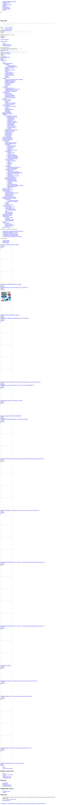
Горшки (6, 101)
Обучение (10, 182)
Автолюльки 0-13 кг (9, 87)
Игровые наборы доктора (10, 143)
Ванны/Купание (6, 92)
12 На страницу (6, 240)
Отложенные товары (7, 45)
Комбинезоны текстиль (12, 116)
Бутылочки (7, 108)
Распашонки (10, 120)
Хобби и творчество (9, 159)
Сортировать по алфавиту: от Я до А (10, 233)
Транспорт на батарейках (13, 156)
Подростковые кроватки (13, 66)
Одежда (4, 114)
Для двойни (7, 83)
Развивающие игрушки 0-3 (10, 169)
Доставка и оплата (6, 2)
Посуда (6, 107)
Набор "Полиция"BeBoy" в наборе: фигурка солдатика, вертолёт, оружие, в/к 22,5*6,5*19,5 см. (19, 510)
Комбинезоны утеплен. (10, 130)
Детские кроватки (11, 65)
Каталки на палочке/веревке (11, 177)
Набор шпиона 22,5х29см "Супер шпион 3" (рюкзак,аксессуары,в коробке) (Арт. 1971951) (18, 680)
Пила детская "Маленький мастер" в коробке (9, 244)
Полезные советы (6, 8)
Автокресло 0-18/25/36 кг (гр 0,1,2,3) (12, 89)
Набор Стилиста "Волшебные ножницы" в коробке (10, 284)
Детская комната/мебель (8, 63)
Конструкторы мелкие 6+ (13, 168)
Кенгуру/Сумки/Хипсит (8, 139)
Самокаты (7, 202)
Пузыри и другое (8, 225)
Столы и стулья (8, 71)
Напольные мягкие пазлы (8, 189)
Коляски (4, 78)
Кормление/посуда (6, 105)
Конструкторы (8, 166)
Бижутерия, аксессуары (12, 150)
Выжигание (10, 162)
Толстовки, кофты (11, 127)
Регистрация (5, 49)
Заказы (4, 43)
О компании (5, 782)
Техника (4, 221)
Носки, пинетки (11, 125)
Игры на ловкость (9, 196)
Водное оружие (8, 223)
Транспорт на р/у (11, 152)
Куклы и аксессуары (12, 145)
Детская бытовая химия (7, 138)
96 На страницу (6, 242)
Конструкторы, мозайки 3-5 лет (14, 167)
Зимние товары (6, 216)
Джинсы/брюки (8, 132)
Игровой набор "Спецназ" (5, 665)
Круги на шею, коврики (10, 95)
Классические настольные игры (11, 192)
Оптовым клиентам (7, 7)
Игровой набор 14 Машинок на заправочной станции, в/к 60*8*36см (14, 318)
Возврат (4, 5)
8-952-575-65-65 (13, 799)
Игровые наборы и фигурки (11, 142)
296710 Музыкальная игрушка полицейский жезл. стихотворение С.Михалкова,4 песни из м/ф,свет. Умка (21, 458)
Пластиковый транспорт (13, 158)
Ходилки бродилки (9, 193)
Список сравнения (6, 44)
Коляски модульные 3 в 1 (10, 81)
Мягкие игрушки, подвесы (13, 171)
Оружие (9, 153)
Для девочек (7, 144)
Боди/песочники (11, 117)
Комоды (7, 70)
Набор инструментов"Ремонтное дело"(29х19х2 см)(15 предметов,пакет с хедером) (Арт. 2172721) (20, 381)
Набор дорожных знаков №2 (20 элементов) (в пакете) (11, 400)
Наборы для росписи (12, 160)
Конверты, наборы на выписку (11, 129)
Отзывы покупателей (7, 4)
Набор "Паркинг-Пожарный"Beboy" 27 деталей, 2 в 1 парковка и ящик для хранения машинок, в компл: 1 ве (22, 562)
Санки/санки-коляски (9, 219)
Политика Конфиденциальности (9, 1)
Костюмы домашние (12, 121)
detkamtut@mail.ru (6, 800)
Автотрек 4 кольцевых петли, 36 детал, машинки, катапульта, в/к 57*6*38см (16, 696)
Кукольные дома (11, 146)
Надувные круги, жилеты (10, 97)
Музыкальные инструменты (13, 175)
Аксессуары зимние (9, 220)
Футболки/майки (11, 124)
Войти (1, 49)
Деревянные (10, 174)
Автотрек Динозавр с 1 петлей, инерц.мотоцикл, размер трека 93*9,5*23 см (15, 747)
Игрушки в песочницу (9, 224)
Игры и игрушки (6, 140)
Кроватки (7, 64)
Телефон (2, 32)
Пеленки (4, 98)
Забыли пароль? (6, 52)
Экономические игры (9, 194)
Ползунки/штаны (11, 118)
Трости (6, 85)
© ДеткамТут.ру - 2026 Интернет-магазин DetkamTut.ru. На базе (13, 803)
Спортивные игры (9, 191)
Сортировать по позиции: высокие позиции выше (13, 231)
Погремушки (10, 170)
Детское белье (8, 136)
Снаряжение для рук (12, 209)
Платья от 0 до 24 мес (12, 126)
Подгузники (7, 100)
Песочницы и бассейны (8, 214)
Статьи (4, 10)
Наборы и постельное (9, 67)
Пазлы (9, 164)
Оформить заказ (3, 60)
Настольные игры (6, 190)
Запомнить (4, 55)
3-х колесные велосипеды (13, 201)
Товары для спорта (6, 205)
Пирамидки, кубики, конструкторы (15, 172)
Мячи (6, 211)
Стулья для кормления (9, 72)
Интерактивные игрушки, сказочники (15, 185)
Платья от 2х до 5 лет (9, 131)
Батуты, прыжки (8, 207)
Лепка (9, 161)
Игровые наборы (11, 154)
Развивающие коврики (7, 113)
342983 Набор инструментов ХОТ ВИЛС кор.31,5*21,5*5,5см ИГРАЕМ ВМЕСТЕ (17, 385)
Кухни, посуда (10, 147)
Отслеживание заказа (4, 48)
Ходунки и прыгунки (9, 75)
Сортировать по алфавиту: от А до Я (10, 232)
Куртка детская (8, 135)
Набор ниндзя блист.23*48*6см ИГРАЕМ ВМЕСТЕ (10, 415)
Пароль (1, 52)
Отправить (3, 37)
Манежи (7, 76)
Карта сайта (5, 783)
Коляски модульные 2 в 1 (10, 80)
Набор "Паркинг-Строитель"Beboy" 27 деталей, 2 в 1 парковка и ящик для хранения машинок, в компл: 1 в (22, 625)
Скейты (6, 203)
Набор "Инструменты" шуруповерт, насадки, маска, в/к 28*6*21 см (14, 287)
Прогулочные (8, 84)
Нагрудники (7, 111)
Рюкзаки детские (6, 227)
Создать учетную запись (5, 53)
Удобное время (3, 34)
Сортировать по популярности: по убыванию (12, 236)
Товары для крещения (7, 137)
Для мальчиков (8, 151)
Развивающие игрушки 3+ (10, 178)
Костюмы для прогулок (12, 122)
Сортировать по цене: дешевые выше (10, 234)
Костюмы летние (11, 123)
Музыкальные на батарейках (13, 173)
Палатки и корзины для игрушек (9, 197)
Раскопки (9, 163)
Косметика (10, 148)
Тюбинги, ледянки (9, 217)
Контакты (5, 3)
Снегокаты (7, 218)
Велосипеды (7, 199)
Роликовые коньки (9, 212)
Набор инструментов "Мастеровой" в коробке (9, 314)
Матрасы (7, 68)
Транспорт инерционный (13, 157)
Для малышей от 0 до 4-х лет (11, 115)
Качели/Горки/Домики (7, 215)
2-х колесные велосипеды (13, 200)
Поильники (7, 110)
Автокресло (5, 86)
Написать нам (6, 6)
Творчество (10, 183)
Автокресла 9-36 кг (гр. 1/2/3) (11, 90)
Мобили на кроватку (7, 112)
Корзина (2, 59)
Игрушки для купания (9, 96)
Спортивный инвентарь (10, 208)
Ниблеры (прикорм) (9, 109)
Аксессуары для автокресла (10, 91)
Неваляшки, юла (11, 176)
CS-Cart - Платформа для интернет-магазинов (36, 803)
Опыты (6, 141)
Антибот (2, 36)
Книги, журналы (6, 188)
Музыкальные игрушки (12, 181)
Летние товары (6, 222)
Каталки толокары (9, 204)
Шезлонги (7, 77)
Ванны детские (8, 93)
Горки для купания (9, 94)
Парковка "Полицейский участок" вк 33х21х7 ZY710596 (12, 763)
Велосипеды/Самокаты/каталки (9, 198)
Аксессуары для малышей (10, 102)
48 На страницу (6, 241)
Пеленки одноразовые (9, 104)
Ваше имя (2, 31)
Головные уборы (8, 133)
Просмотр (2, 246)
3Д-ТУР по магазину (4, 39)
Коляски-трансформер (9, 82)
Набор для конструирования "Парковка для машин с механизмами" (14, 419)
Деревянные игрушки (12, 179)
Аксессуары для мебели (10, 69)
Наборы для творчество (12, 186)
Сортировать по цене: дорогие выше (10, 235)
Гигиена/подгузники (7, 99)
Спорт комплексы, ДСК (10, 206)
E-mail (1, 51)
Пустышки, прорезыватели (10, 106)
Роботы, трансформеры (12, 155)
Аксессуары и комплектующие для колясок (14, 79)
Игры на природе (8, 213)
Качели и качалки (8, 74)
